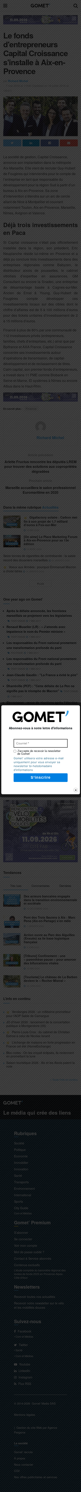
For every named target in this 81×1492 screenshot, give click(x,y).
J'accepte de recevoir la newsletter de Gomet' (38, 752)
